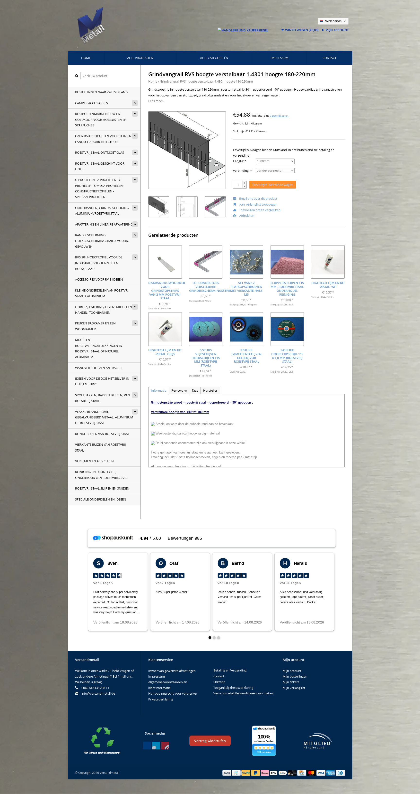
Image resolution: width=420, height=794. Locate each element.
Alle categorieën (214, 58)
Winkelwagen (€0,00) (301, 30)
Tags (195, 390)
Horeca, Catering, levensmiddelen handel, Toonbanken (103, 310)
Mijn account (337, 30)
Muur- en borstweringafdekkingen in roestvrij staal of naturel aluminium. (98, 348)
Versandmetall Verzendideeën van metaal (243, 693)
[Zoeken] (76, 75)
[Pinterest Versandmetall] (156, 745)
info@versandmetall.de (98, 693)
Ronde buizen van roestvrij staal (102, 434)
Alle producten (140, 58)
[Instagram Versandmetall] (165, 745)
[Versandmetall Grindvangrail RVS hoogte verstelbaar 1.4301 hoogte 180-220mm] (187, 150)
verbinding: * (242, 170)
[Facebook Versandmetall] (147, 745)
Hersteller (210, 390)
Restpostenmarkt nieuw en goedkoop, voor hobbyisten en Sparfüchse (101, 119)
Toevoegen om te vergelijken (259, 210)
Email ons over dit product (257, 198)
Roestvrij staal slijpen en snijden (102, 488)
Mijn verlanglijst (294, 688)
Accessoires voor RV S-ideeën (99, 279)
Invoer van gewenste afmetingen (172, 671)
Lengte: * (239, 161)
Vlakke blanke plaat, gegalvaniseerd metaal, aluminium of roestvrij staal (104, 417)
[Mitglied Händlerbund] (318, 741)
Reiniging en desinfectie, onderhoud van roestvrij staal (101, 475)
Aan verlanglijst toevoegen (257, 204)
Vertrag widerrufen (210, 740)
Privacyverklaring (160, 699)
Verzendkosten (279, 115)
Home (86, 58)
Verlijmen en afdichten (94, 461)
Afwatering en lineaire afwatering (104, 224)
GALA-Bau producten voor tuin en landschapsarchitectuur (103, 139)
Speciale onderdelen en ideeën (100, 499)
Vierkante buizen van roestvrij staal (100, 447)
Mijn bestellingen (295, 676)
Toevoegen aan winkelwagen (272, 184)
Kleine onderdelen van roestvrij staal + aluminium (102, 293)
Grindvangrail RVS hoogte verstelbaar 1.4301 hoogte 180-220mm (206, 81)
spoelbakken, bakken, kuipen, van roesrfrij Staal (102, 398)
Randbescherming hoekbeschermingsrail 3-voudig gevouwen (102, 241)
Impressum (280, 58)
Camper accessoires (91, 103)
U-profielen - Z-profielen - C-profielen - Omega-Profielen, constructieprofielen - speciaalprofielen (99, 188)
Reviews (179, 390)
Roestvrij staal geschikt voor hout (99, 166)
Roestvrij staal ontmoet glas (99, 152)
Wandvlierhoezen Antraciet (98, 368)
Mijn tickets (291, 682)
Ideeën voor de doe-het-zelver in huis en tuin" (102, 381)
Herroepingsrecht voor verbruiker (172, 693)
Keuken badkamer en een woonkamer (95, 326)
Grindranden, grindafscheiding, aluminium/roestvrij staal (102, 211)
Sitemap (219, 682)
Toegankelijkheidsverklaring (233, 687)
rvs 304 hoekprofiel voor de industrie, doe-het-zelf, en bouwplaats (98, 263)
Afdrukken (246, 215)
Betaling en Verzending (229, 670)
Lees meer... (156, 101)
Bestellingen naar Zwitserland (101, 92)
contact (329, 58)
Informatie (158, 390)
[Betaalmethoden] (227, 772)
